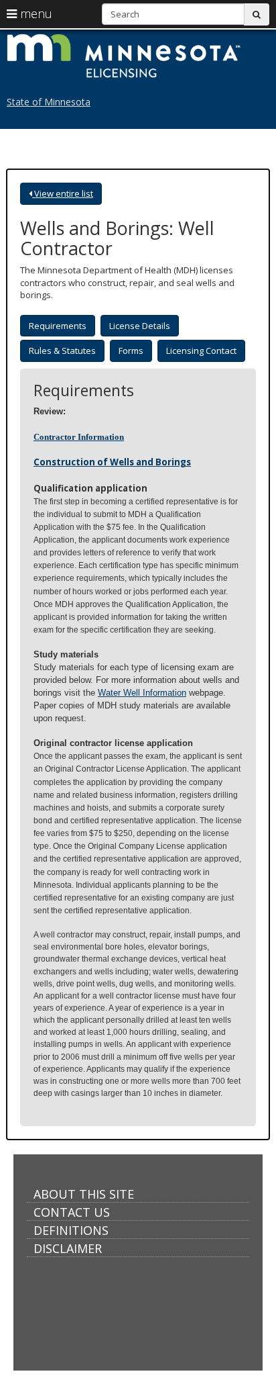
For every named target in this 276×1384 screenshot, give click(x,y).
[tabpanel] (138, 740)
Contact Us (71, 1212)
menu (34, 13)
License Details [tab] (139, 326)
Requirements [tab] (57, 326)
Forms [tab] (131, 350)
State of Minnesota (48, 101)
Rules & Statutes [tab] (62, 350)
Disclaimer (67, 1248)
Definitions (71, 1230)
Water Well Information (142, 693)
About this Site (83, 1194)
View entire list (62, 193)
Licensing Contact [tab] (201, 350)
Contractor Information (78, 437)
